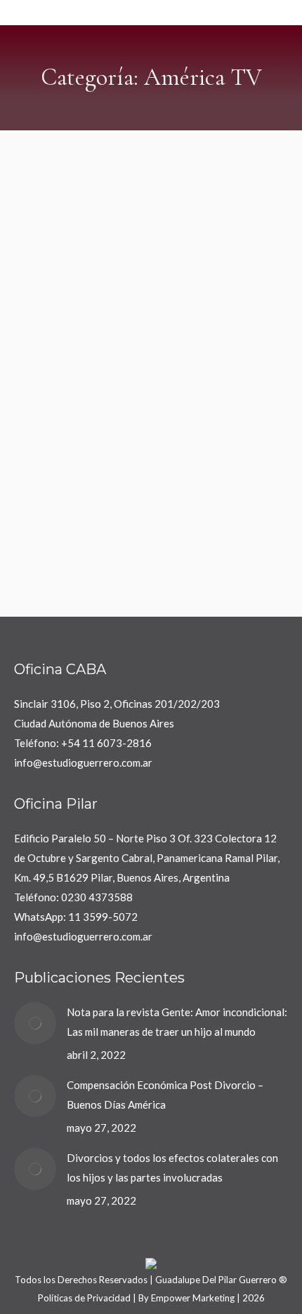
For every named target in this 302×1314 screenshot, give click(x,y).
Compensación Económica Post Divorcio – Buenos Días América (165, 1095)
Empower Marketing (193, 1297)
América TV (55, 432)
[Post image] (35, 1023)
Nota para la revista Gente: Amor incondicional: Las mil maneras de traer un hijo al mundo (177, 1022)
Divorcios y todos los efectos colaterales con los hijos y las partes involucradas (172, 1167)
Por (178, 432)
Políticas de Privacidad (84, 1297)
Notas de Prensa (117, 432)
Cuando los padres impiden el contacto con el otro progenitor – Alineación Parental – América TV (141, 382)
